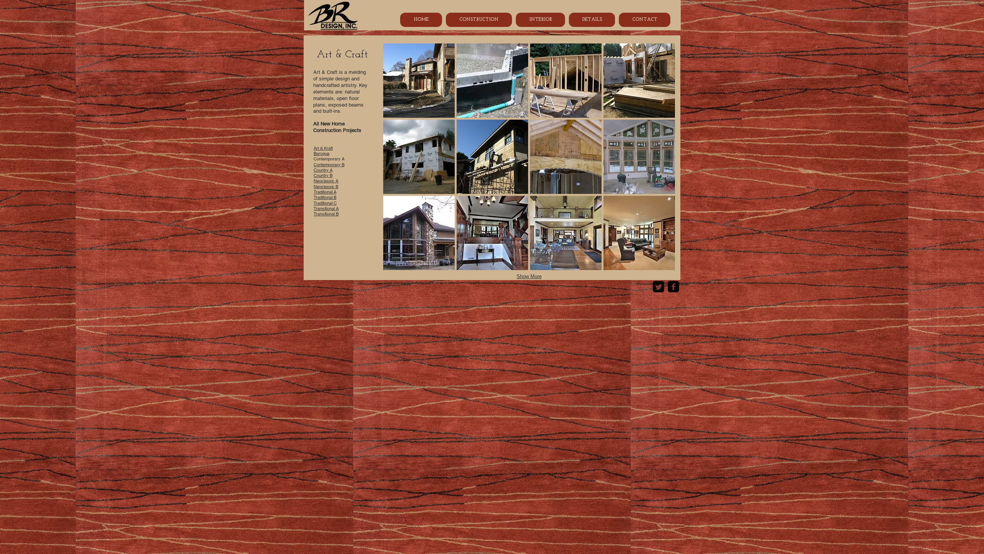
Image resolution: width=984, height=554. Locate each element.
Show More (529, 276)
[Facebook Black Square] (673, 286)
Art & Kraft (323, 148)
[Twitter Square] (658, 286)
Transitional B (326, 214)
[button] (419, 80)
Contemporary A (331, 159)
